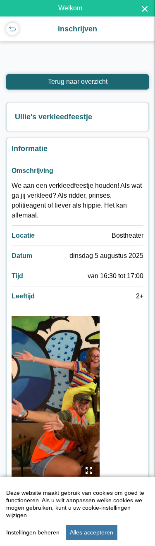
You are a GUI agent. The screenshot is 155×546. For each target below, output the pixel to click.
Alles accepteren (91, 532)
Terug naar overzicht (77, 81)
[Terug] (12, 29)
